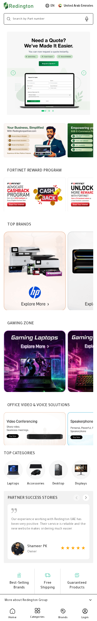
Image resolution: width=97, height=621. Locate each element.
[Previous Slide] (13, 73)
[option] (49, 5)
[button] (75, 5)
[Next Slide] (83, 73)
